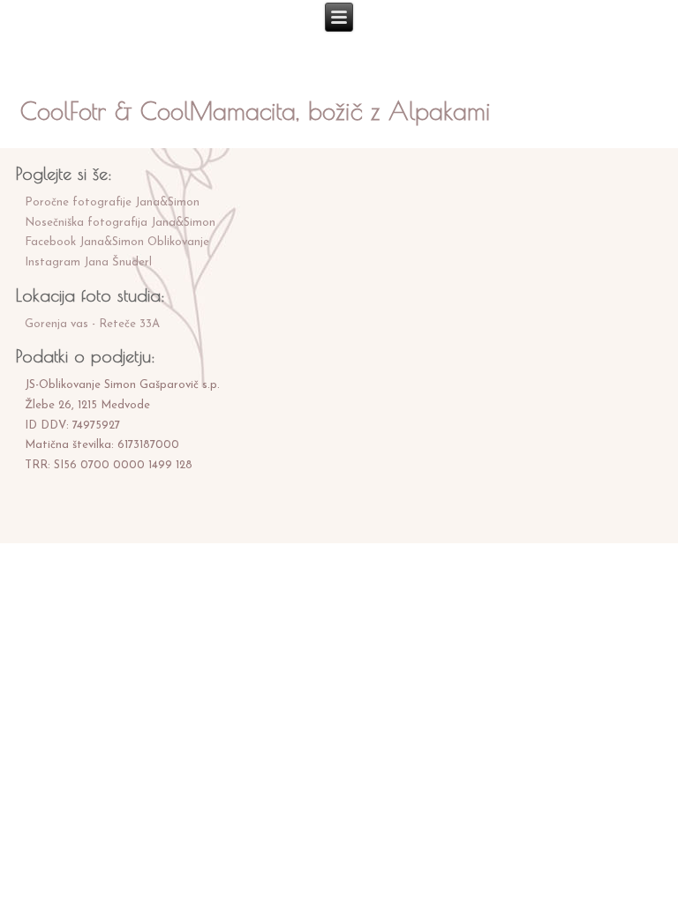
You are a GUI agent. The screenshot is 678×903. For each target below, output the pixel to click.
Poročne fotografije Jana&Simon (112, 202)
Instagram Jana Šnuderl (88, 262)
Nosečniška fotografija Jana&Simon (120, 222)
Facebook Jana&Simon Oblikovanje (117, 242)
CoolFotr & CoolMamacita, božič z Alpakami (255, 110)
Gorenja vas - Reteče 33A (92, 324)
